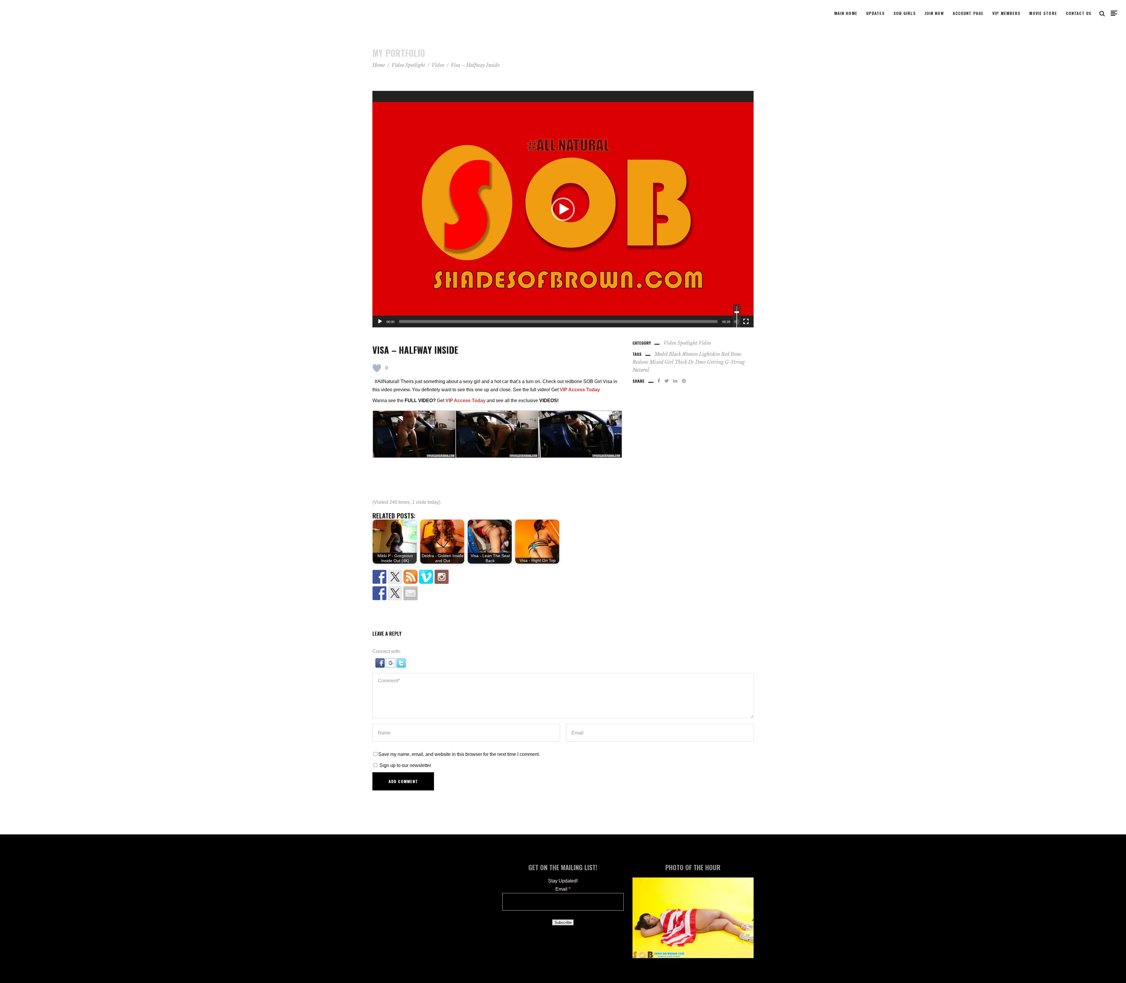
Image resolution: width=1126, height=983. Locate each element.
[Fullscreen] (746, 321)
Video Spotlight (408, 65)
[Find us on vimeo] (426, 577)
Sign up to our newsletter (404, 765)
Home (378, 65)
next (1119, 491)
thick (681, 362)
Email (563, 889)
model (661, 354)
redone (640, 362)
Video (438, 65)
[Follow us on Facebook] (379, 577)
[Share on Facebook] (379, 593)
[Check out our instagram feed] (442, 577)
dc (691, 362)
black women (683, 354)
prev (5, 491)
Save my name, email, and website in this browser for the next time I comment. (459, 754)
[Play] (380, 321)
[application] (563, 209)
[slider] (558, 321)
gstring (715, 362)
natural (640, 370)
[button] (563, 209)
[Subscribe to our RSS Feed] (410, 577)
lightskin (709, 354)
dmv (700, 362)
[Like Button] (376, 368)
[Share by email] (410, 593)
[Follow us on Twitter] (395, 577)
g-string (735, 362)
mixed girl (662, 362)
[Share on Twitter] (395, 593)
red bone (731, 354)
